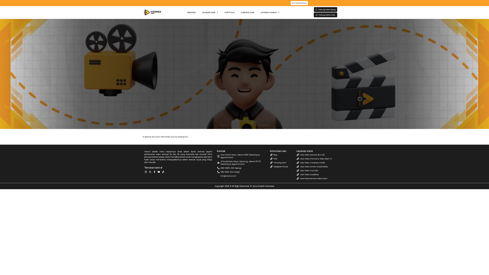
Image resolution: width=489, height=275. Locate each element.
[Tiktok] (163, 172)
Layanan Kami (208, 12)
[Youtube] (159, 172)
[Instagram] (146, 172)
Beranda (191, 12)
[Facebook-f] (154, 172)
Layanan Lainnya (269, 12)
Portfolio (230, 12)
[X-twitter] (150, 172)
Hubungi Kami (247, 12)
